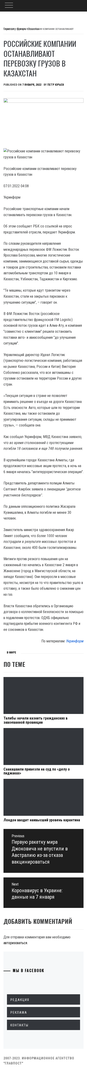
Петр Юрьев (55, 84)
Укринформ (75, 641)
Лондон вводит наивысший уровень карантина (41, 820)
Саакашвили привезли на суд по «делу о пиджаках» (36, 771)
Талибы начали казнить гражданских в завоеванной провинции (35, 720)
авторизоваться (15, 943)
